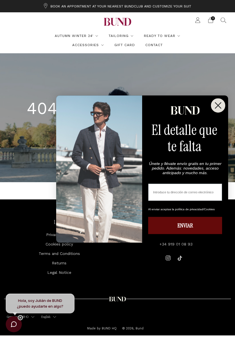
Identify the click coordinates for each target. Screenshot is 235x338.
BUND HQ (109, 328)
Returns (59, 263)
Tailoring (119, 36)
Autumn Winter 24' (74, 36)
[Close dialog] (218, 105)
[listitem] (117, 6)
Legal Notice (59, 272)
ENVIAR (185, 225)
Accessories (85, 45)
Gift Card (124, 45)
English (45, 317)
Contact (154, 45)
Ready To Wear (159, 36)
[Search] (223, 20)
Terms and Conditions (59, 253)
